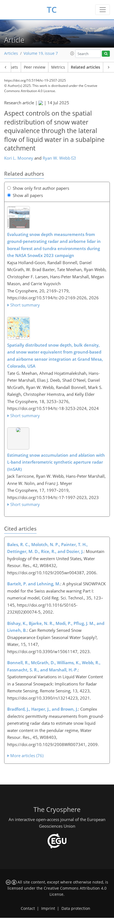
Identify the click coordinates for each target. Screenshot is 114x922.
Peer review (34, 67)
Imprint (48, 908)
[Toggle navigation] (102, 9)
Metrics (58, 67)
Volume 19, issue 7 (41, 53)
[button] (72, 53)
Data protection (75, 908)
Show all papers (28, 195)
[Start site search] (106, 54)
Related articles (85, 67)
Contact (28, 908)
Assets (12, 67)
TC (52, 9)
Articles (11, 53)
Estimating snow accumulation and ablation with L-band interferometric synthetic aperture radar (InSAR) (56, 462)
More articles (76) (26, 755)
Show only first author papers (41, 188)
